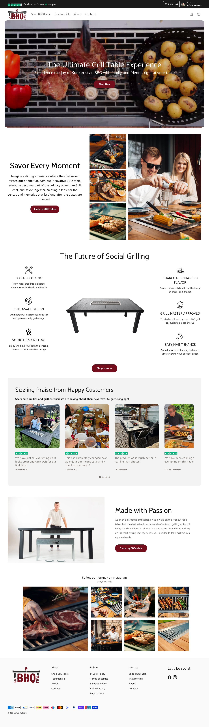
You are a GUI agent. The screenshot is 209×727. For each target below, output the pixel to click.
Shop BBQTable (60, 674)
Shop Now (104, 84)
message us (173, 4)
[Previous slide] (19, 437)
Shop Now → (104, 368)
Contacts (56, 689)
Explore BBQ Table (45, 209)
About (54, 684)
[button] (198, 14)
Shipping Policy (98, 684)
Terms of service (99, 679)
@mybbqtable (104, 581)
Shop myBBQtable (131, 548)
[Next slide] (189, 437)
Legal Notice (97, 693)
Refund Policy (97, 689)
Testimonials (58, 679)
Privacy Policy (97, 674)
